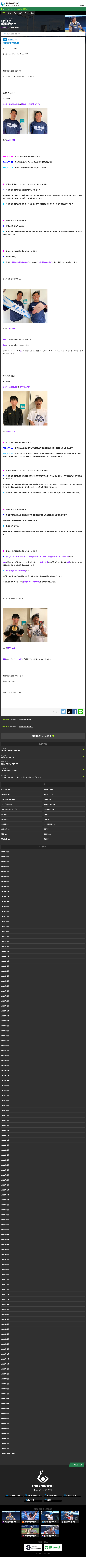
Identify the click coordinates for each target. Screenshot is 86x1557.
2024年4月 (5, 991)
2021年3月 (5, 1175)
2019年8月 (5, 1254)
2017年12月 (5, 1354)
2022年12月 (5, 1070)
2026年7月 (5, 857)
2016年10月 (5, 1409)
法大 (9, 13)
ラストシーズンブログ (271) (10, 809)
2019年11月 (5, 1240)
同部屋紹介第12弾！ (26, 719)
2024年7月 (5, 976)
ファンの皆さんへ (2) (8, 799)
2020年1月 (5, 1230)
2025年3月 (5, 936)
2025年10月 (5, 901)
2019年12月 (5, 1235)
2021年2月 (5, 1180)
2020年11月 (5, 1195)
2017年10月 (5, 1364)
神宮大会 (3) (5, 829)
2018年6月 (5, 1324)
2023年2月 (5, 1061)
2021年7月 (5, 1155)
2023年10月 (5, 1021)
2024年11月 (5, 956)
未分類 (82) (5, 824)
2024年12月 (5, 951)
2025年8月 (5, 911)
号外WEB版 (29, 1500)
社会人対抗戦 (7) (49, 824)
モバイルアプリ (70, 1495)
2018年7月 (5, 1319)
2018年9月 (5, 1309)
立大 (20, 13)
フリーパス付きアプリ (9, 9)
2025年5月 (5, 926)
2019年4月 (5, 1274)
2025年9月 (5, 906)
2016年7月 (5, 1424)
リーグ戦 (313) (49, 809)
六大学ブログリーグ (14, 1495)
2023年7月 (5, 1036)
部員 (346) (47, 834)
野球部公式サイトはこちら (41, 736)
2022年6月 (5, 1100)
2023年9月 (5, 1026)
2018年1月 (5, 1349)
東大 (15, 13)
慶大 (32, 13)
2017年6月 (5, 1384)
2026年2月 (5, 882)
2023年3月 (5, 1056)
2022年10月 (5, 1080)
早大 (26, 13)
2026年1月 (5, 887)
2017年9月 (5, 1369)
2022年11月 (5, 1075)
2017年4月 (5, 1394)
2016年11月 (5, 1404)
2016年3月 (5, 1438)
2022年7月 (5, 1095)
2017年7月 (5, 1379)
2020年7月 (5, 1215)
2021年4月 (5, 1170)
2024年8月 (5, 971)
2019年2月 (5, 1284)
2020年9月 (5, 1205)
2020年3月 (5, 1220)
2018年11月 (5, 1299)
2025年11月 (5, 896)
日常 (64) (47, 819)
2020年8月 (5, 1210)
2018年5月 (5, 1329)
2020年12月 (5, 1190)
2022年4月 (5, 1110)
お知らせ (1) (5, 794)
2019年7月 (5, 1259)
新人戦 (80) (5, 819)
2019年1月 (5, 1289)
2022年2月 (5, 1120)
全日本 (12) (5, 814)
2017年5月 (5, 1389)
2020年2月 (5, 1225)
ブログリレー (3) (6, 804)
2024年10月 (5, 961)
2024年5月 (5, 986)
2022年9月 (5, 1085)
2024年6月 (5, 981)
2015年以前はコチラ (8, 1453)
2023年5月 (5, 1046)
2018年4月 (5, 1334)
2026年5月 (5, 867)
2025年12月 (5, 891)
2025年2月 (5, 941)
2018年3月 (5, 1339)
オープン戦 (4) (48, 789)
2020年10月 (5, 1200)
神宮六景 (48, 1500)
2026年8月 (5, 852)
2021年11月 (5, 1135)
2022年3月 (5, 1115)
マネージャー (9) (49, 804)
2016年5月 (5, 1429)
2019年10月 (5, 1245)
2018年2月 (5, 1344)
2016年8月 (5, 1419)
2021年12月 (5, 1130)
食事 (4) (46, 839)
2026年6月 (5, 862)
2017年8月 (5, 1374)
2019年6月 (5, 1264)
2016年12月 (5, 1399)
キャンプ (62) (48, 794)
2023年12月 (5, 1011)
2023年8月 (5, 1031)
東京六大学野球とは (33, 1495)
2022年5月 (5, 1105)
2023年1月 (5, 1066)
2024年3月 (5, 996)
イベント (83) (5, 789)
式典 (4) (46, 814)
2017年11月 (5, 1359)
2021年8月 (5, 1150)
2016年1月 (5, 1448)
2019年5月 (5, 1269)
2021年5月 (5, 1165)
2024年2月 (5, 1001)
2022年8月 (5, 1090)
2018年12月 (5, 1294)
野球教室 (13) (5, 839)
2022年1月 (5, 1125)
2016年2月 (5, 1443)
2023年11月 (5, 1016)
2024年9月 (5, 966)
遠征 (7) (46, 829)
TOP (4, 34)
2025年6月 (5, 921)
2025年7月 (5, 916)
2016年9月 (5, 1414)
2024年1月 (5, 1006)
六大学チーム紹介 (51, 1495)
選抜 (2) (4, 834)
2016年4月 (5, 1433)
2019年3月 (5, 1279)
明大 (3, 12)
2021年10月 (5, 1140)
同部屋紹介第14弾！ (26, 727)
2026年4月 (5, 872)
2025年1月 (5, 946)
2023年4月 (5, 1051)
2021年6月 (5, 1160)
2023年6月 (5, 1041)
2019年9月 (5, 1250)
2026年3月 (5, 877)
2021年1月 (5, 1185)
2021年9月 (5, 1145)
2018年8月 (5, 1314)
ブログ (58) (47, 799)
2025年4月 (5, 931)
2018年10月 (5, 1304)
